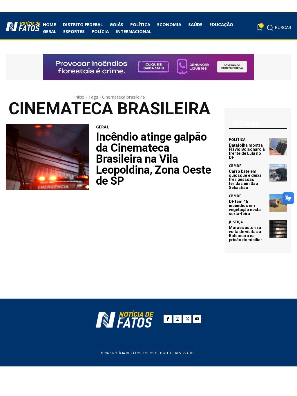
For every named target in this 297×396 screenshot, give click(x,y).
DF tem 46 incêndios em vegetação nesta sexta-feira (245, 207)
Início (79, 97)
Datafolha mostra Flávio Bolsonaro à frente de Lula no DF (247, 151)
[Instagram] (177, 319)
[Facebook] (168, 319)
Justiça (236, 222)
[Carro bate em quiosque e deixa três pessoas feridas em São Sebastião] (278, 172)
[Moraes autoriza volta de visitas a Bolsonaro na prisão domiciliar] (278, 229)
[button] (279, 27)
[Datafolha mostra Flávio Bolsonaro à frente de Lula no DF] (278, 146)
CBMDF (235, 166)
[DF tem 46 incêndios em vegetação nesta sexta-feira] (278, 203)
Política (237, 139)
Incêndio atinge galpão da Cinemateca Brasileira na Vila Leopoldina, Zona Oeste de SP (153, 158)
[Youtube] (197, 319)
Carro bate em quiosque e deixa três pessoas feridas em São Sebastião (245, 179)
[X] (187, 319)
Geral (102, 127)
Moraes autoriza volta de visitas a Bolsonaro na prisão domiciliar (245, 233)
